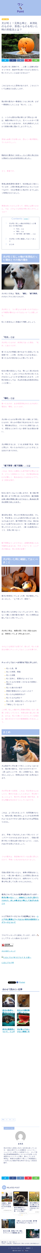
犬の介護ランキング (9, 951)
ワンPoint (20, 8)
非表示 (26, 219)
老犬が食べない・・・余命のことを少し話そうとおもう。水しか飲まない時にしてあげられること (20, 900)
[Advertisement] (20, 1053)
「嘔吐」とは (19, 231)
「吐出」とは (19, 229)
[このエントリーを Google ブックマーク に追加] (17, 982)
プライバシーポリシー (16, 1248)
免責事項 (28, 1248)
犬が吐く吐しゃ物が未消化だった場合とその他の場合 (22, 224)
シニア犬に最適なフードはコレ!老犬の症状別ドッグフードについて (20, 919)
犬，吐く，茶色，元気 (9, 1119)
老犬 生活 (5, 19)
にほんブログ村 (8, 963)
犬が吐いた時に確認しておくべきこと (22, 240)
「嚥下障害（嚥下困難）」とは (25, 234)
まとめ (11, 244)
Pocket (22, 982)
